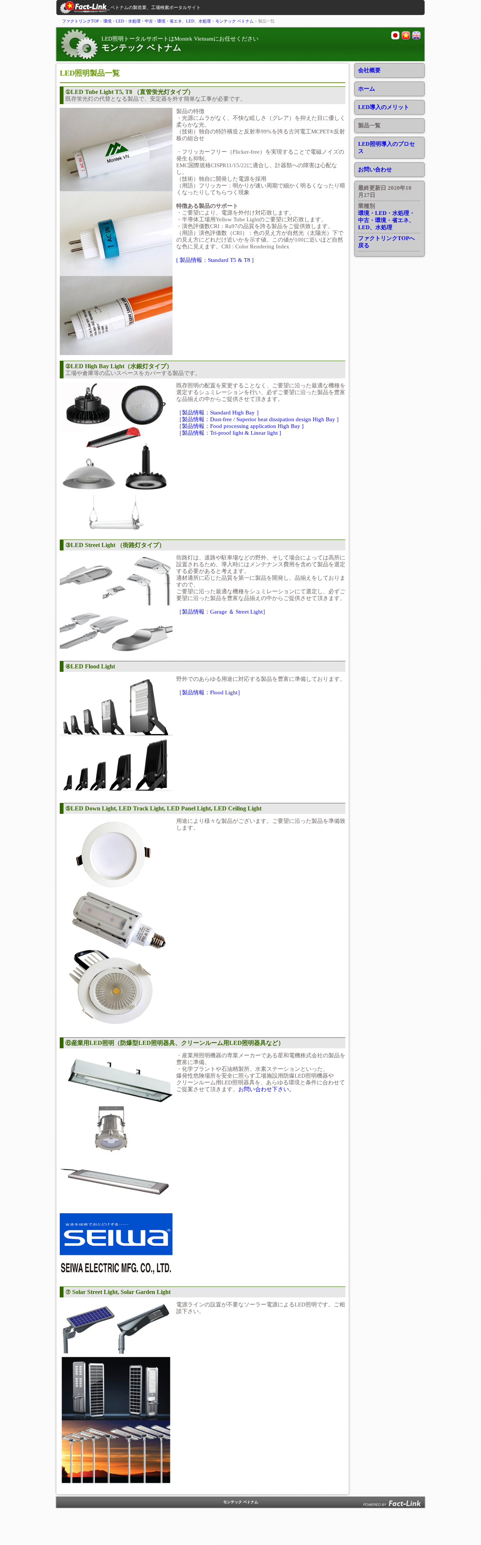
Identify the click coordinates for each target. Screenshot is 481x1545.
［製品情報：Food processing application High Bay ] (240, 426)
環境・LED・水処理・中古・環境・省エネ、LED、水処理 (157, 21)
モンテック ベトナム (234, 21)
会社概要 (369, 70)
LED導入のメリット (383, 107)
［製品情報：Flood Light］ (209, 692)
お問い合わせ (375, 169)
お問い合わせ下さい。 (266, 1089)
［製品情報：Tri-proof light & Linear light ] (228, 433)
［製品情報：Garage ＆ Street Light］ (222, 612)
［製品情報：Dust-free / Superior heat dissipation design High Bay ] (257, 419)
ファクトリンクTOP (80, 21)
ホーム (366, 89)
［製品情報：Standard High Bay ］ (219, 413)
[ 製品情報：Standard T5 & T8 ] (215, 260)
